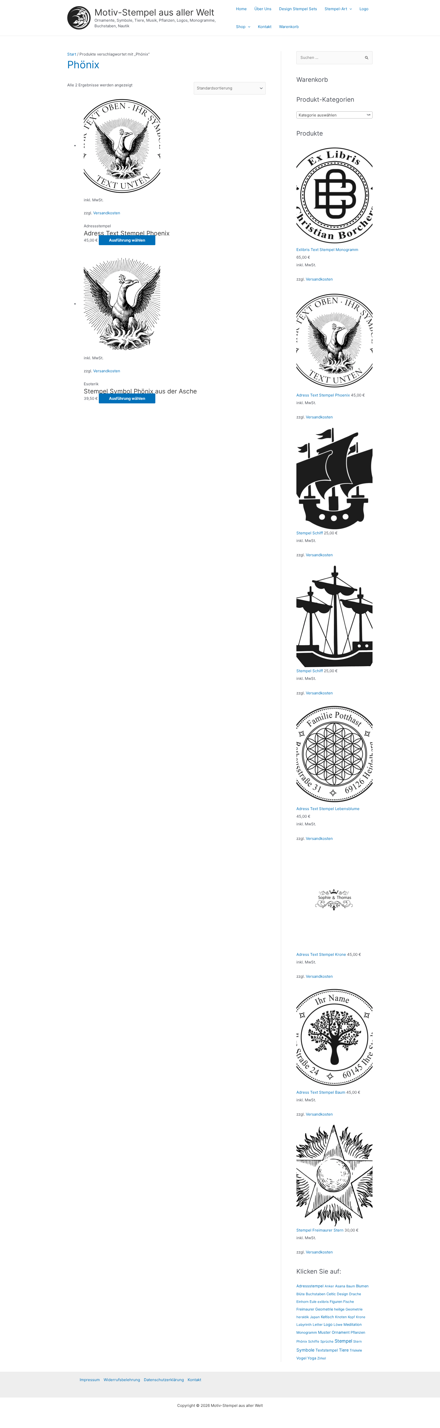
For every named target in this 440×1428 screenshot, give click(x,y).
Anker (329, 1286)
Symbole (305, 1350)
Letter (318, 1325)
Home (241, 8)
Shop (240, 26)
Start (71, 54)
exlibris (323, 1302)
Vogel (301, 1358)
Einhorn (302, 1302)
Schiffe (313, 1341)
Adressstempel (310, 1286)
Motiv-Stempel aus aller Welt (154, 12)
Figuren (336, 1301)
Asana (340, 1286)
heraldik (302, 1317)
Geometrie (324, 1309)
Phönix (301, 1341)
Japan (315, 1317)
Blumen (362, 1286)
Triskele (356, 1350)
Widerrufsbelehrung (122, 1379)
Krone (360, 1317)
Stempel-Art (336, 8)
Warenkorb (289, 26)
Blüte (300, 1294)
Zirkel (321, 1358)
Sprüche (327, 1341)
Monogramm (306, 1332)
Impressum (90, 1379)
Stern (357, 1341)
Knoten (341, 1317)
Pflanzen (358, 1332)
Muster (324, 1332)
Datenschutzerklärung (164, 1379)
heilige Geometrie (348, 1309)
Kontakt (264, 26)
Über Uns (262, 8)
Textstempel (326, 1350)
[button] (349, 9)
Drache (355, 1294)
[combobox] (334, 114)
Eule (313, 1302)
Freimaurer (305, 1309)
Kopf (351, 1317)
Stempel (343, 1341)
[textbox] (331, 115)
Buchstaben (315, 1294)
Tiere (344, 1350)
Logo (364, 8)
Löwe (338, 1325)
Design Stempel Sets (298, 8)
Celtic (331, 1294)
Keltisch (327, 1317)
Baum (350, 1286)
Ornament (341, 1332)
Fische (348, 1302)
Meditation (352, 1324)
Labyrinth (304, 1325)
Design (342, 1294)
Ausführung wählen (127, 240)
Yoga (311, 1358)
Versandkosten (106, 212)
